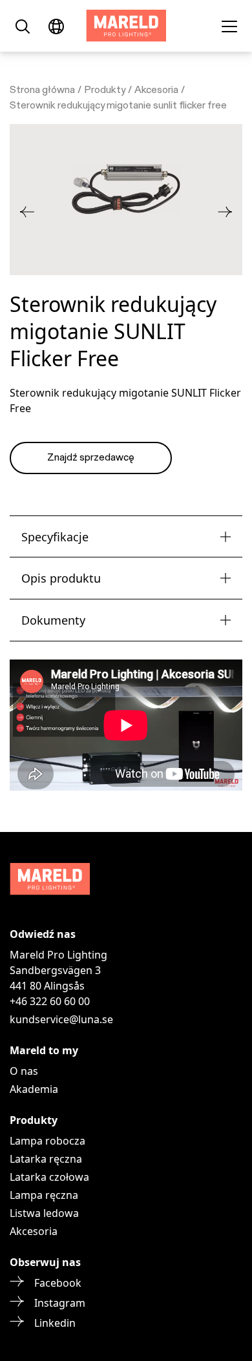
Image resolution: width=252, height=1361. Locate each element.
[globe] (56, 25)
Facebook (57, 1283)
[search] (23, 25)
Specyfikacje (55, 537)
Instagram (59, 1303)
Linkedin (55, 1323)
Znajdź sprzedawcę (90, 458)
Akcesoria (156, 90)
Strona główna (42, 90)
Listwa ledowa (44, 1213)
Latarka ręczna (46, 1159)
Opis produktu (61, 578)
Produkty (104, 90)
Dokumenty (53, 620)
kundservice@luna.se (61, 1019)
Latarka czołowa (49, 1177)
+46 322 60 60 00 (50, 1001)
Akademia (34, 1089)
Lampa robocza (47, 1141)
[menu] (229, 25)
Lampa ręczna (44, 1195)
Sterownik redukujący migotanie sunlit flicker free (118, 106)
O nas (24, 1071)
